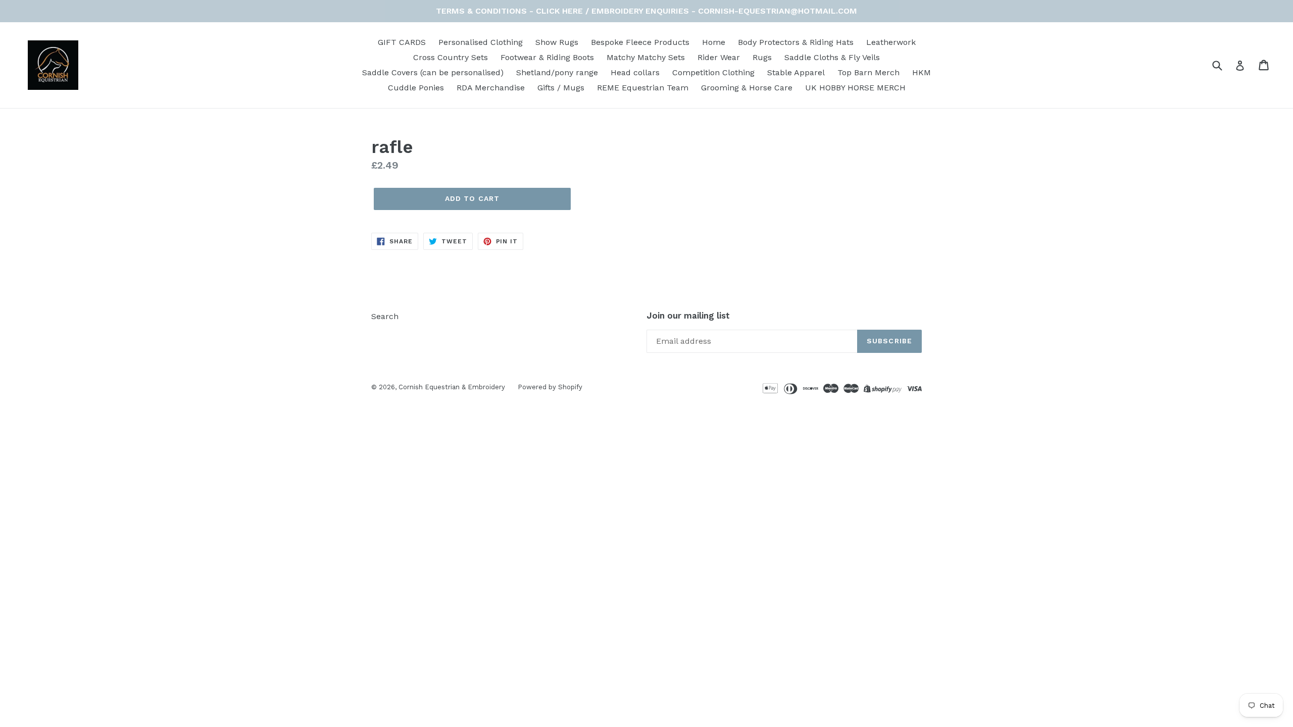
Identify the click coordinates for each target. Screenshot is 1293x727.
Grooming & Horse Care (746, 87)
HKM (921, 72)
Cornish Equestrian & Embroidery (452, 387)
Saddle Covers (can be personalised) (433, 72)
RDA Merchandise (491, 87)
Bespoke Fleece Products (640, 42)
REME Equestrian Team (642, 87)
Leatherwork (891, 42)
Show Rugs (556, 42)
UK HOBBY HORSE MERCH (855, 87)
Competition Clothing (713, 72)
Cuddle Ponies (416, 87)
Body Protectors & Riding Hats (796, 42)
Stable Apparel (796, 72)
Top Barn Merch (868, 72)
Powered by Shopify (550, 387)
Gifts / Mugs (560, 87)
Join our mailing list (688, 315)
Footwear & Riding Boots (547, 57)
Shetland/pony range (557, 72)
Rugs (762, 57)
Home (713, 42)
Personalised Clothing (480, 42)
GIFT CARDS (402, 42)
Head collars (635, 72)
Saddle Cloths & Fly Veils (832, 57)
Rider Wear (719, 57)
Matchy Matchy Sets (646, 57)
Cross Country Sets (450, 57)
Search (385, 316)
